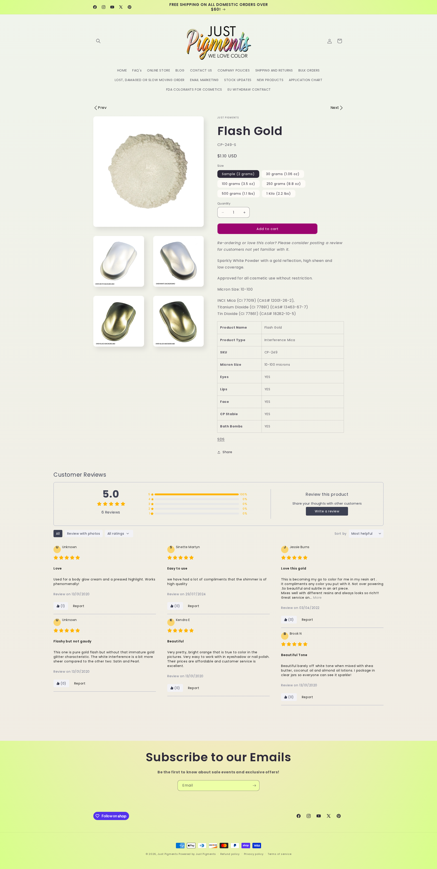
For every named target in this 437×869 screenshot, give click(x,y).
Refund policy (230, 854)
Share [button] (227, 452)
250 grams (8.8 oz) (284, 183)
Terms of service (279, 854)
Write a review (327, 511)
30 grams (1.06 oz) (283, 174)
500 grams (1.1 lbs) (238, 193)
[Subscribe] (254, 785)
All (58, 533)
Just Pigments (168, 854)
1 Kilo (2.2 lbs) (279, 193)
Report (78, 606)
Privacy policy (254, 854)
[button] (98, 41)
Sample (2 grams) (238, 174)
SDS (221, 439)
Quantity (223, 203)
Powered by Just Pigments (197, 854)
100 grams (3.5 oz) (238, 183)
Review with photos (83, 533)
